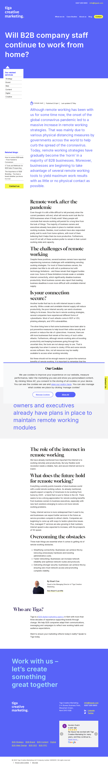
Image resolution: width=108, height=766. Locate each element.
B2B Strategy (18, 742)
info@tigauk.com (96, 3)
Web (7, 86)
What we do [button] (59, 17)
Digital (7, 93)
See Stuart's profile (55, 591)
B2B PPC (43, 745)
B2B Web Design (19, 745)
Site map (35, 762)
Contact (98, 17)
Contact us (14, 186)
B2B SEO (33, 745)
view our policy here (61, 384)
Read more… (73, 739)
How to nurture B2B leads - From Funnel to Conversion (14, 159)
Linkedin (91, 711)
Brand (7, 82)
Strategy (8, 79)
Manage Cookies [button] (43, 395)
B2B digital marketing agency (51, 617)
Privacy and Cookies (22, 762)
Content (8, 89)
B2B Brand (30, 742)
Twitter (91, 713)
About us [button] (82, 17)
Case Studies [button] (72, 17)
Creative (8, 97)
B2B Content (42, 742)
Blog (90, 17)
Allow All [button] (65, 395)
